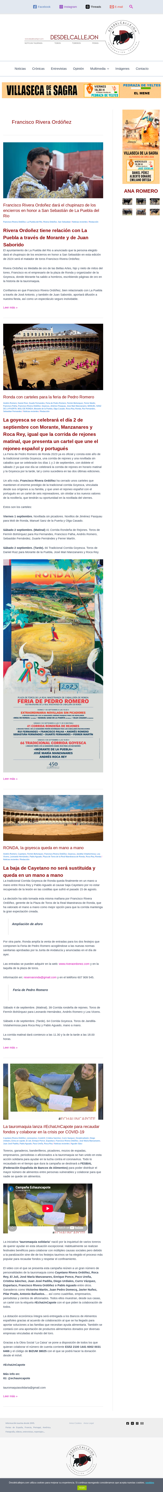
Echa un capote (18, 1141)
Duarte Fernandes (37, 403)
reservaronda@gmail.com (40, 977)
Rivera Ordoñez (50, 222)
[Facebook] (127, 1423)
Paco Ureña (38, 1144)
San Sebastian (64, 222)
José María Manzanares (89, 1141)
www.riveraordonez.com (74, 963)
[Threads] (132, 1423)
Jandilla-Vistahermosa (86, 854)
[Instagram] (137, 1423)
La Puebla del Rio (34, 222)
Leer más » (10, 307)
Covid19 (41, 1138)
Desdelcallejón (82, 1138)
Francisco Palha (10, 406)
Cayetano (22, 854)
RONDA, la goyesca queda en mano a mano (43, 847)
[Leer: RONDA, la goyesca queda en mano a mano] (53, 817)
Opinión (78, 68)
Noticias (20, 68)
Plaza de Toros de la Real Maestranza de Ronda (64, 857)
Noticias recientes (80, 222)
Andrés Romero (10, 403)
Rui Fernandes (88, 409)
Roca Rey (70, 409)
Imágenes (122, 68)
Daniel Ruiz (23, 403)
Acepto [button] (82, 1488)
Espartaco (50, 1141)
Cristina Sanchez (53, 1138)
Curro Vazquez (68, 1138)
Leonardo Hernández (19, 857)
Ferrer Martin (89, 403)
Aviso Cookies (75, 1423)
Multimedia (98, 68)
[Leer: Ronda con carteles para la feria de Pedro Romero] (53, 356)
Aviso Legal (89, 1423)
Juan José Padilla (11, 1144)
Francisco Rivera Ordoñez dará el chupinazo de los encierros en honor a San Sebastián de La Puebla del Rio (51, 210)
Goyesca (45, 406)
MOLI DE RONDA (25, 409)
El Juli (28, 1141)
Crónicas (38, 68)
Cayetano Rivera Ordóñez (14, 1138)
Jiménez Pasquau (58, 406)
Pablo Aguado (36, 857)
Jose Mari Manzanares (77, 406)
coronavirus (32, 1138)
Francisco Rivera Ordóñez (14, 222)
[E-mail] (142, 1423)
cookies (149, 1482)
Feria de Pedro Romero (56, 403)
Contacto (142, 68)
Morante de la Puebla (43, 409)
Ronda (78, 409)
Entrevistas (59, 68)
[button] (131, 7)
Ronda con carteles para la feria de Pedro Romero (48, 397)
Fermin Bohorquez (75, 403)
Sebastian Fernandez (12, 411)
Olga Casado (59, 409)
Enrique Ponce (38, 1141)
